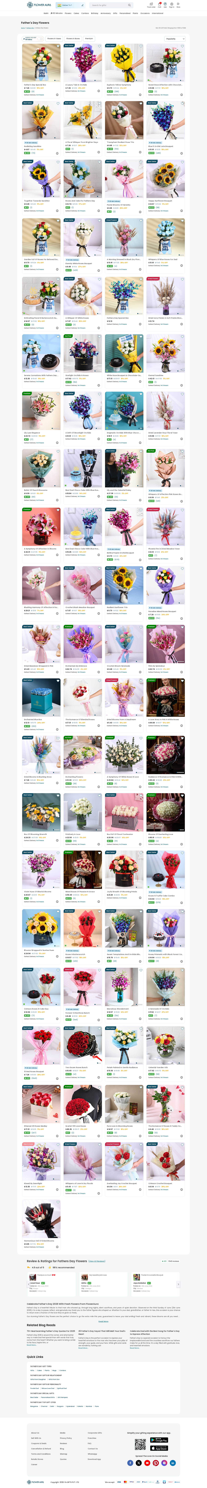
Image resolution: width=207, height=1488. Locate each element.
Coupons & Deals (38, 1443)
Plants (47, 1370)
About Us (35, 1433)
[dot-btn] (54, 80)
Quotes (63, 1459)
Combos (62, 1370)
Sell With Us (36, 1438)
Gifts (32, 1370)
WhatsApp (92, 1454)
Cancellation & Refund (41, 1449)
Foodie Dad (34, 1388)
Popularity (171, 39)
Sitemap (63, 1454)
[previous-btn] (28, 1284)
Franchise (92, 1438)
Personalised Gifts (48, 1397)
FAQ (89, 1443)
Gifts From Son (54, 1379)
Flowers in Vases (54, 38)
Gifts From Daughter (38, 1379)
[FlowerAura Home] (39, 5)
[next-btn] (178, 1284)
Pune (97, 1406)
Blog (62, 1449)
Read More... (32, 1345)
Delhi (52, 1406)
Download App (94, 1459)
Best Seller (34, 1397)
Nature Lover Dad (48, 1388)
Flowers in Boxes (73, 38)
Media (62, 1433)
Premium (89, 38)
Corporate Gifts (95, 1433)
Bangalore (34, 1406)
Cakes (39, 1370)
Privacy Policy (66, 1438)
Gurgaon (60, 1406)
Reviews (63, 1443)
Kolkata (80, 1406)
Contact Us (93, 1449)
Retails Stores (37, 1459)
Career (34, 1464)
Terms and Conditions (41, 1454)
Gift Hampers (63, 1397)
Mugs (54, 1370)
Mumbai (89, 1406)
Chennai (44, 1406)
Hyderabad (70, 1406)
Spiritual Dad (62, 1388)
